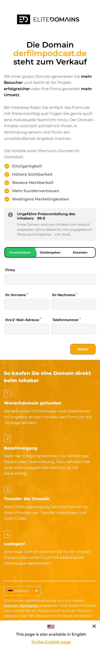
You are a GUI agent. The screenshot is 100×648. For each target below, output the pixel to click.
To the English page (51, 642)
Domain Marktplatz (21, 605)
